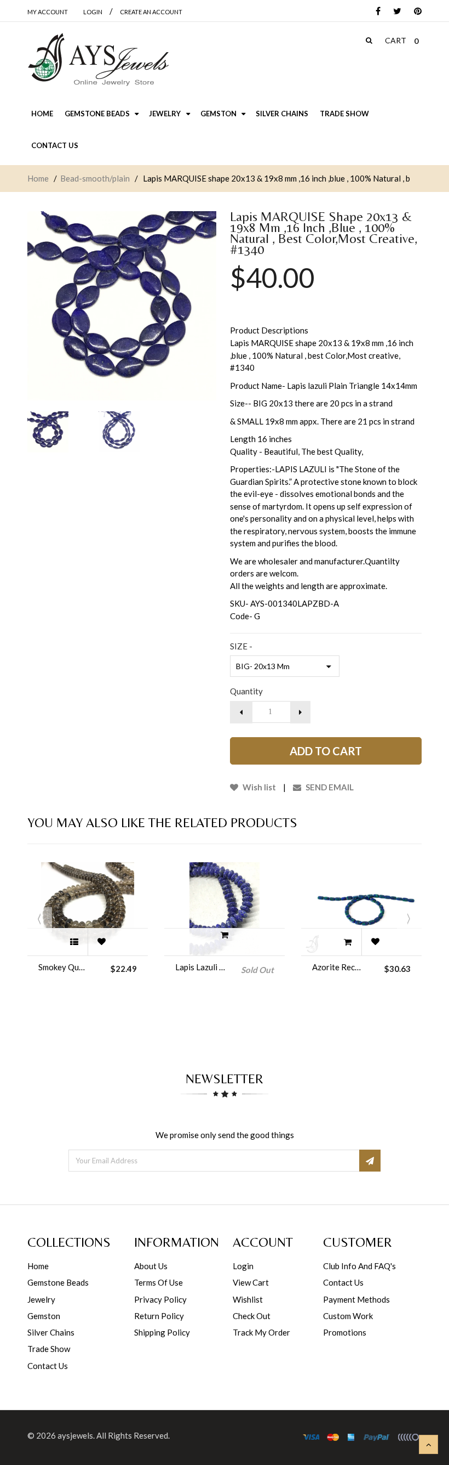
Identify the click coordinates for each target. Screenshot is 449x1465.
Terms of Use (158, 1282)
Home (38, 178)
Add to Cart (326, 750)
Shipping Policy (162, 1332)
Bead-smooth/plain (95, 178)
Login (243, 1266)
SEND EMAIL (329, 787)
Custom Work (348, 1316)
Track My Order (261, 1332)
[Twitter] (394, 11)
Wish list (258, 787)
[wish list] (101, 941)
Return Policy (159, 1316)
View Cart (251, 1282)
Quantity (246, 691)
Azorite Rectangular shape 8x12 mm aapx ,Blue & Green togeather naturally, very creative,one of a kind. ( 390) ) (337, 967)
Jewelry (41, 1299)
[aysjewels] (98, 60)
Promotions (344, 1332)
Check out (251, 1316)
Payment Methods (356, 1299)
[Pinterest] (415, 11)
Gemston (43, 1316)
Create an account (151, 11)
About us (151, 1266)
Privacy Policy (160, 1299)
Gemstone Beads (58, 1282)
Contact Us (47, 1366)
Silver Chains (50, 1332)
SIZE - (241, 646)
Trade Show (48, 1349)
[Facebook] (375, 11)
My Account (47, 11)
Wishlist (248, 1299)
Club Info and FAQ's (359, 1266)
